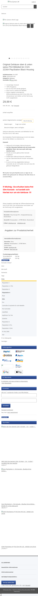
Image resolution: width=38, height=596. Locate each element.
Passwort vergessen (7, 410)
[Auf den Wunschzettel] (32, 26)
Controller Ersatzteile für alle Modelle (13, 305)
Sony (2, 279)
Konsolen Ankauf (6, 263)
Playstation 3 (6, 289)
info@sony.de (12, 223)
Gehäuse (12, 78)
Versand (16, 105)
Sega (2, 276)
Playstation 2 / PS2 (7, 286)
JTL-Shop (22, 591)
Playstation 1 (6, 283)
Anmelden (6, 405)
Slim (3, 299)
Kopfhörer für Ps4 (7, 315)
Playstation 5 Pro (7, 325)
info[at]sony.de (21, 223)
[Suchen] (35, 7)
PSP (3, 335)
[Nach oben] (0, 595)
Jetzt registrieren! (13, 412)
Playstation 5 (6, 322)
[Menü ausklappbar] (3, 2)
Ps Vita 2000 (5, 331)
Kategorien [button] (5, 260)
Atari (2, 266)
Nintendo (4, 272)
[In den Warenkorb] (4, 22)
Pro (3, 302)
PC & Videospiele (6, 338)
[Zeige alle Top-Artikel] (9, 422)
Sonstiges (4, 341)
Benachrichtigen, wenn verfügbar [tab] (14, 127)
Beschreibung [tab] (28, 121)
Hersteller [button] (4, 417)
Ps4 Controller (6, 309)
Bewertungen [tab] (8, 124)
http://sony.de (13, 249)
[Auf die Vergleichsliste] (28, 26)
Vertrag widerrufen (8, 582)
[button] (27, 2)
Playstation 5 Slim (7, 328)
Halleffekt (5, 312)
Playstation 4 (6, 292)
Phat (3, 296)
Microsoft (4, 269)
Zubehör (4, 318)
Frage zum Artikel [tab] (20, 124)
